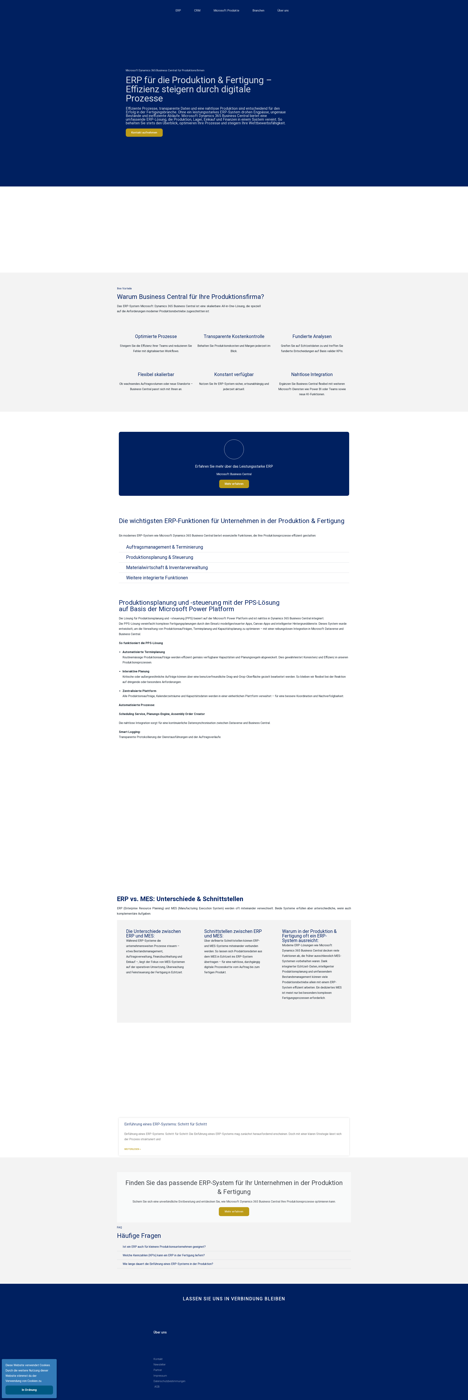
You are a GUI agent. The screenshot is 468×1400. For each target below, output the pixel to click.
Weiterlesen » (132, 1149)
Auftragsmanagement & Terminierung (164, 547)
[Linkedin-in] (221, 1311)
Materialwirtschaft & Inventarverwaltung (167, 567)
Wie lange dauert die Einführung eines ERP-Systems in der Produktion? (168, 1264)
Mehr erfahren (234, 484)
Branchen (258, 10)
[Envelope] (246, 1311)
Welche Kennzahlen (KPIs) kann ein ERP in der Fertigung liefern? (164, 1255)
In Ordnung (29, 1390)
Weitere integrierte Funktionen (157, 577)
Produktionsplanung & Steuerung (159, 557)
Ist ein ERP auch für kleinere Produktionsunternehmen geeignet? (164, 1246)
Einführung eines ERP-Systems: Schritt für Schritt (165, 1124)
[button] (234, 547)
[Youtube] (234, 1311)
